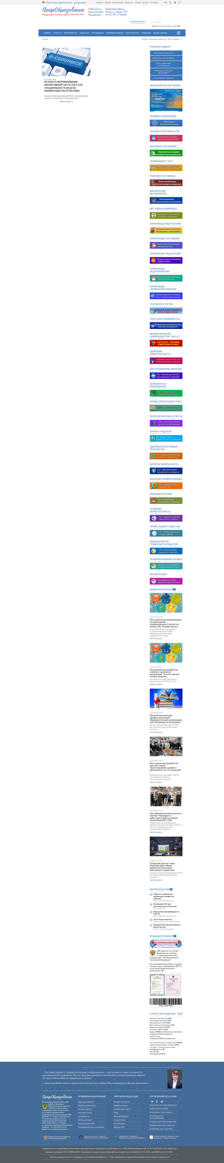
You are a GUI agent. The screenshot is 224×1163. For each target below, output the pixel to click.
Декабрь (175, 39)
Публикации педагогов (163, 53)
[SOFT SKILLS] (166, 343)
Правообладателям (86, 1123)
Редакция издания (86, 1102)
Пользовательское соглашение (91, 1127)
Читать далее (65, 101)
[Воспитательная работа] (166, 200)
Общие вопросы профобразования (166, 921)
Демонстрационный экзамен (164, 916)
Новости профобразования (163, 901)
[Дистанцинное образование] (166, 360)
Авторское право (85, 1120)
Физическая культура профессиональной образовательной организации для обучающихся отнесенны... (166, 718)
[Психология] (166, 423)
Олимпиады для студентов (161, 1129)
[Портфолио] (166, 500)
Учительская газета (122, 1109)
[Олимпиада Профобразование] (166, 295)
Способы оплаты (85, 1113)
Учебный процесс (160, 908)
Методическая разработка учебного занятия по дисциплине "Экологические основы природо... (164, 673)
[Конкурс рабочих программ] (166, 167)
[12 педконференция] (166, 581)
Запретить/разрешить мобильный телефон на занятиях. (163, 896)
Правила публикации (87, 1105)
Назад (46, 39)
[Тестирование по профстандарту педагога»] (166, 533)
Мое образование (121, 1116)
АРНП (116, 1113)
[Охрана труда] (166, 438)
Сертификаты (83, 1116)
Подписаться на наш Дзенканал (163, 1105)
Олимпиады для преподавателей (157, 1117)
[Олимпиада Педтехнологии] (166, 278)
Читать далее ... (157, 638)
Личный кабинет (138, 21)
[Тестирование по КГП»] (166, 551)
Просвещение (119, 1123)
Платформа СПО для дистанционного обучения (165, 905)
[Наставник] (166, 153)
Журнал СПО (119, 1127)
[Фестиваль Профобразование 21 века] (166, 566)
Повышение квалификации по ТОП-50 (166, 912)
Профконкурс (119, 1120)
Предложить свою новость (161, 1112)
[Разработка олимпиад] (166, 215)
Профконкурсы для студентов (162, 1125)
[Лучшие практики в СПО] (166, 138)
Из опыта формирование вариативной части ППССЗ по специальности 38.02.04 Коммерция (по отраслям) (63, 86)
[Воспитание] (166, 230)
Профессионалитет (122, 1102)
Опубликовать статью (159, 1108)
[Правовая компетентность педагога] (166, 518)
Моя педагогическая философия (163, 71)
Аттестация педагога (162, 919)
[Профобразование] (166, 123)
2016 (169, 39)
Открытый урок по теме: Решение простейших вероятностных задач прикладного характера (162, 866)
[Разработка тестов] (166, 310)
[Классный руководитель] (166, 325)
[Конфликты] (166, 393)
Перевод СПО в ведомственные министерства (167, 926)
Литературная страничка (163, 78)
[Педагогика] (166, 260)
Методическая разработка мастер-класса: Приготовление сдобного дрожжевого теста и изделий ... (165, 768)
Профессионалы (121, 1105)
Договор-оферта (85, 1109)
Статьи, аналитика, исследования (163, 64)
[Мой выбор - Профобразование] (166, 182)
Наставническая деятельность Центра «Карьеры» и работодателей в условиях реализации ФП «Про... (166, 816)
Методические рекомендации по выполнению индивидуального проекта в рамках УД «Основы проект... (166, 623)
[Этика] (166, 408)
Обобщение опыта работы (163, 58)
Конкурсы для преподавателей (163, 1121)
